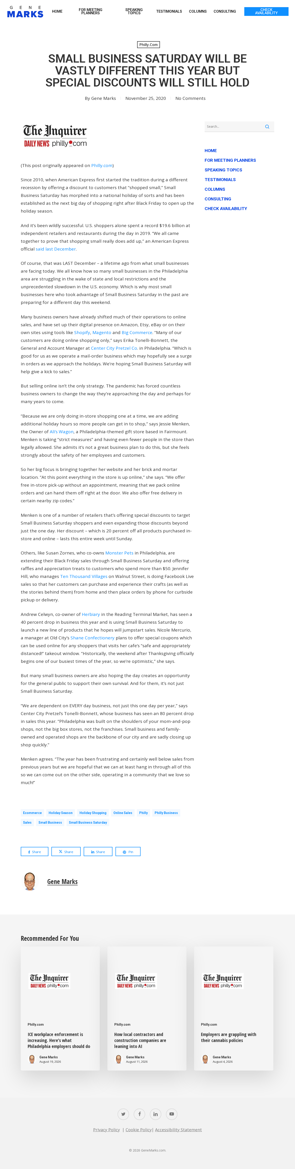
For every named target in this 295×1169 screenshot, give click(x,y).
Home (211, 150)
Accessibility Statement (178, 1129)
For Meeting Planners (230, 160)
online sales (122, 813)
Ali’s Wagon (62, 432)
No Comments (190, 98)
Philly (143, 813)
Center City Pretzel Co (114, 348)
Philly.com (148, 44)
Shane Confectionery (93, 638)
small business (50, 822)
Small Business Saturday (88, 822)
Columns (215, 189)
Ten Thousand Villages (83, 576)
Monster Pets (119, 553)
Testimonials (220, 179)
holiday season (61, 813)
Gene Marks (103, 98)
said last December (56, 249)
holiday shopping (93, 813)
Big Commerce (137, 332)
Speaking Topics (223, 170)
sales (27, 822)
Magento (101, 332)
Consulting (218, 199)
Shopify (82, 332)
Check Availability (226, 208)
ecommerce (32, 813)
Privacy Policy (106, 1129)
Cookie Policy (139, 1129)
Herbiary (91, 614)
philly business (166, 813)
